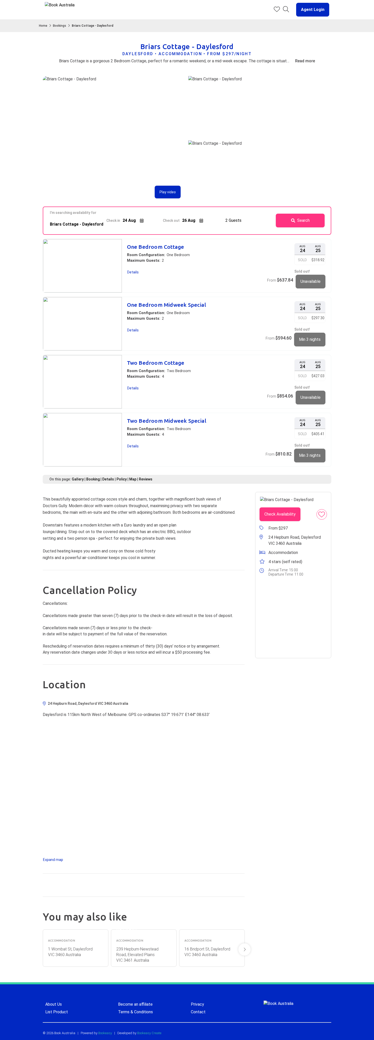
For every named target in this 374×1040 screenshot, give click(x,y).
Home (43, 25)
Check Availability (280, 514)
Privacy (197, 1004)
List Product (56, 1011)
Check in (113, 220)
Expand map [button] (53, 860)
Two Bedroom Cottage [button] (155, 362)
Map (132, 479)
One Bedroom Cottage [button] (155, 247)
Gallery (78, 479)
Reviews (145, 479)
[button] (310, 10)
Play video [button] (168, 192)
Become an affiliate (135, 1004)
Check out (171, 220)
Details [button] (133, 272)
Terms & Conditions (135, 1011)
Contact (198, 1011)
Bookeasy (105, 1033)
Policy (122, 479)
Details (108, 479)
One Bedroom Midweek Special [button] (166, 304)
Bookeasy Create (149, 1033)
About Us (53, 1004)
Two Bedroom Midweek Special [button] (167, 420)
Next (244, 949)
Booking (93, 479)
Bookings (59, 25)
